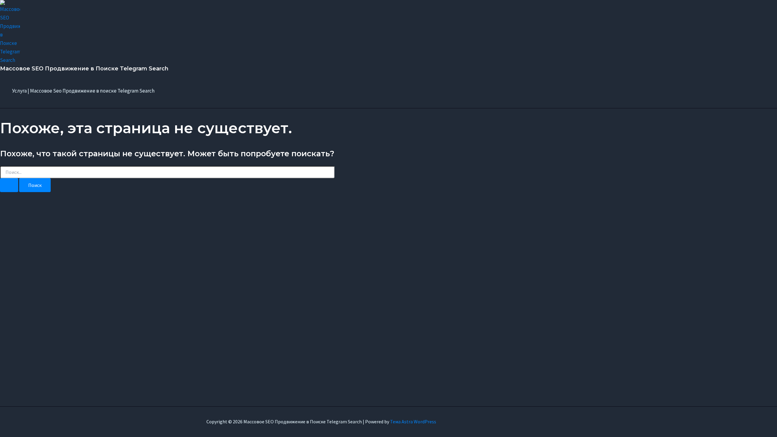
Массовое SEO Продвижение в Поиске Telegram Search (84, 68)
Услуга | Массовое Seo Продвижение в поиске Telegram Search (83, 90)
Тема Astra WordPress (413, 421)
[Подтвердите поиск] (9, 185)
